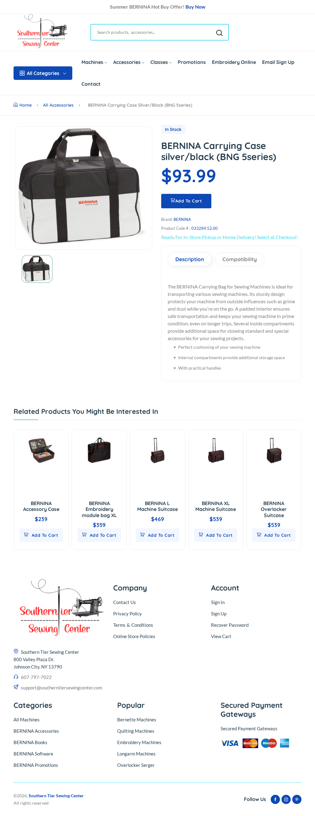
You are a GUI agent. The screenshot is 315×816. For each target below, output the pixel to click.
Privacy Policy (127, 613)
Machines (92, 62)
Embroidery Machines (139, 742)
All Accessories (58, 105)
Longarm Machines (136, 753)
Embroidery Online (234, 62)
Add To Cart (188, 201)
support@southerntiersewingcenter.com (61, 687)
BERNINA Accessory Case (41, 506)
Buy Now (195, 7)
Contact (91, 84)
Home (25, 105)
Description (189, 259)
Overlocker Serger (136, 765)
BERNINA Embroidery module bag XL (99, 509)
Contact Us (124, 602)
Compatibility (239, 259)
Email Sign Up (278, 62)
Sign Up (218, 613)
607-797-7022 (36, 677)
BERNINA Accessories (36, 731)
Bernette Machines (136, 719)
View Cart (221, 636)
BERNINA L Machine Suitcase (157, 506)
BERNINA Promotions (36, 765)
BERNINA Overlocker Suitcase (274, 509)
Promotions (192, 62)
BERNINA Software (33, 753)
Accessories (127, 62)
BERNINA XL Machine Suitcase (215, 506)
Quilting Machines (135, 731)
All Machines (27, 719)
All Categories (43, 73)
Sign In (218, 602)
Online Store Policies (134, 636)
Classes (159, 62)
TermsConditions (133, 625)
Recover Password (230, 625)
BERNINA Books (30, 742)
